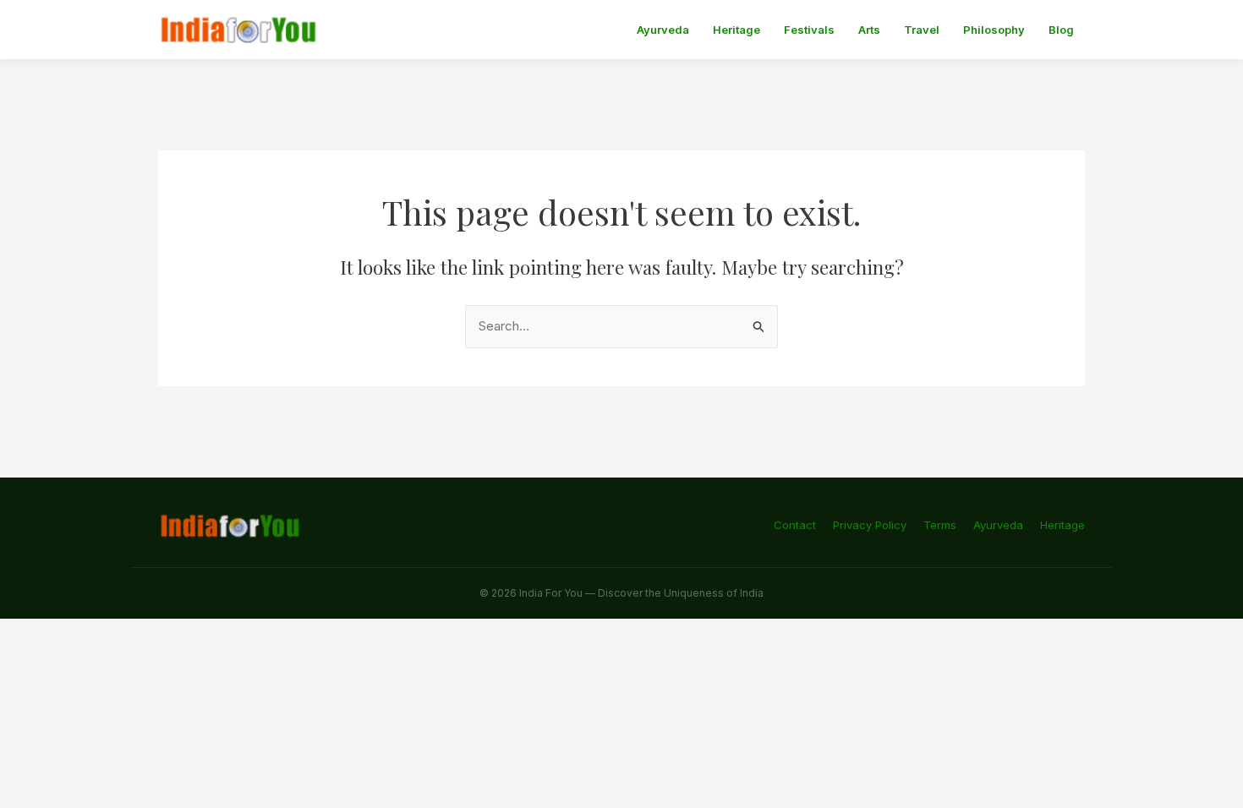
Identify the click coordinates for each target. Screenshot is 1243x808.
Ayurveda (663, 29)
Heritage (736, 29)
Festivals (809, 29)
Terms (939, 525)
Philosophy (994, 29)
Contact (795, 525)
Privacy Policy (869, 525)
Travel (921, 29)
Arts (869, 29)
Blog (1061, 29)
